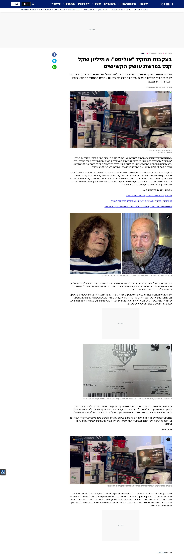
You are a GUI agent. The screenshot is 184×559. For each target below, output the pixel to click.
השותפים (70, 4)
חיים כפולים (110, 4)
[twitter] (54, 61)
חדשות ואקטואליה (155, 53)
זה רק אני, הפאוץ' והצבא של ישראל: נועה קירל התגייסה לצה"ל (141, 201)
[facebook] (54, 54)
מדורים (98, 4)
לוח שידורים (83, 4)
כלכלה (143, 53)
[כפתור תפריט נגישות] (3, 472)
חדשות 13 (143, 4)
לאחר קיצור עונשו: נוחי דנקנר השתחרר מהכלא (149, 195)
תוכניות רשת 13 (128, 4)
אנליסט (161, 552)
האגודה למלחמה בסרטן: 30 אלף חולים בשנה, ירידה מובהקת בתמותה (138, 206)
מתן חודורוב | (166, 87)
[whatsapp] (54, 67)
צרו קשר (56, 4)
